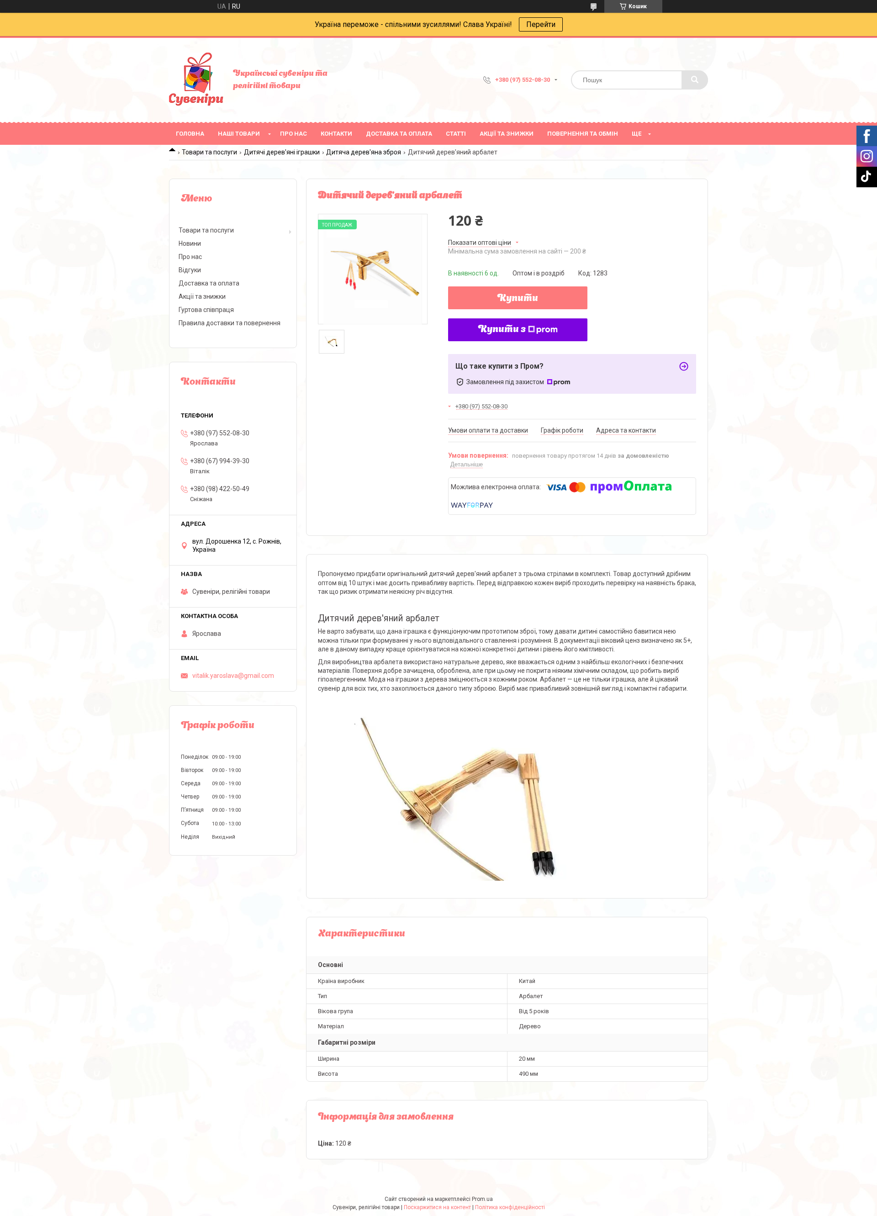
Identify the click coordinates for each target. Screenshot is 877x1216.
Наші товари (239, 133)
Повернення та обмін (582, 133)
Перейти (540, 24)
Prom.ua (482, 1199)
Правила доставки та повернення (229, 323)
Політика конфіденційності (510, 1207)
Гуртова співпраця (206, 309)
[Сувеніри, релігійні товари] (196, 80)
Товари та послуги (209, 152)
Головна (190, 133)
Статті (456, 133)
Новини (190, 243)
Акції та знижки (507, 133)
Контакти (336, 133)
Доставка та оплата (399, 133)
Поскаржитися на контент (437, 1207)
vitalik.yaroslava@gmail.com (233, 675)
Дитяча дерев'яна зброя (363, 152)
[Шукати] (695, 80)
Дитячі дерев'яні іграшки (282, 152)
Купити (517, 298)
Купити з (502, 329)
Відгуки (190, 270)
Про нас (293, 133)
